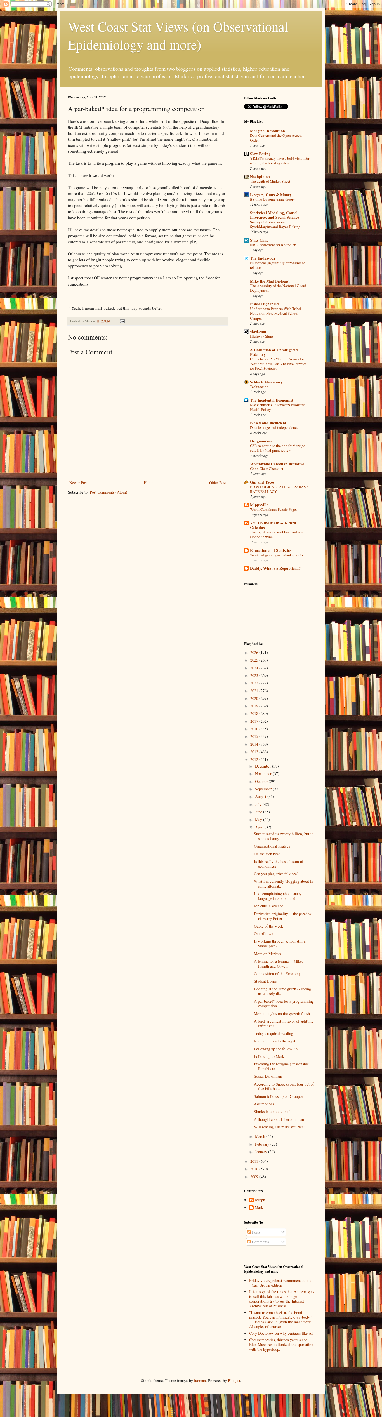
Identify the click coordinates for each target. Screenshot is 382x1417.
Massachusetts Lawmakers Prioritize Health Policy (277, 407)
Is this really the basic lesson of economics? (278, 864)
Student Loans (265, 981)
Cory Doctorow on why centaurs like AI (281, 1333)
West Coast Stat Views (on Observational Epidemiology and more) (178, 35)
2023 (254, 675)
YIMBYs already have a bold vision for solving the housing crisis (279, 161)
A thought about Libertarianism (279, 1119)
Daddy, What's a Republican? (275, 568)
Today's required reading (273, 1033)
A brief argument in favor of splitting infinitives (283, 1023)
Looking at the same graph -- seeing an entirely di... (282, 991)
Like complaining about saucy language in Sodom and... (277, 896)
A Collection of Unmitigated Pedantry (274, 352)
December (263, 766)
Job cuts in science (268, 905)
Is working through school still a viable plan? (279, 943)
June (259, 812)
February (262, 1144)
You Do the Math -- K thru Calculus (273, 525)
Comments (260, 1241)
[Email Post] (122, 321)
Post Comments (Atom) (108, 492)
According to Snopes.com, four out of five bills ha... (284, 1086)
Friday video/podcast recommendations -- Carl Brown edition (281, 1283)
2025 (254, 660)
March (260, 1136)
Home (148, 482)
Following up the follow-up (276, 1048)
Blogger (234, 1380)
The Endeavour (262, 258)
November (264, 773)
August (261, 796)
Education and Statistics (270, 550)
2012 (254, 759)
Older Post (217, 482)
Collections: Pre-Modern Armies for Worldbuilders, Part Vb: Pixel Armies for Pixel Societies (278, 363)
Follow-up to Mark (269, 1056)
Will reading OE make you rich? (279, 1126)
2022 (254, 683)
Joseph (260, 1200)
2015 (254, 736)
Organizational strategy (272, 846)
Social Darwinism (268, 1076)
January (261, 1151)
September (264, 789)
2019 (254, 705)
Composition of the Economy (277, 973)
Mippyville (259, 505)
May (259, 819)
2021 (254, 690)
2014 (254, 744)
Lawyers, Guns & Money (271, 194)
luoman (200, 1380)
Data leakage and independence (274, 427)
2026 (254, 652)
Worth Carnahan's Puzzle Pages (273, 509)
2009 (254, 1176)
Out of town (263, 933)
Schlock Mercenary (266, 382)
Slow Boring (260, 154)
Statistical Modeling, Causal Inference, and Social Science (274, 215)
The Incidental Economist (271, 400)
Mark (259, 1207)
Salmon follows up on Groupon (279, 1096)
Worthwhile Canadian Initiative (277, 464)
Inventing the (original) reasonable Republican (281, 1066)
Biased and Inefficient (268, 423)
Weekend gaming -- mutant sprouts (276, 554)
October (262, 781)
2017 (254, 721)
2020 (254, 698)
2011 (254, 1161)
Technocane (259, 386)
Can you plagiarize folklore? (276, 873)
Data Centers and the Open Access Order (276, 138)
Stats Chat (259, 240)
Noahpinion (260, 177)
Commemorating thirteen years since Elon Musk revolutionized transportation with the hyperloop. (281, 1344)
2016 (254, 728)
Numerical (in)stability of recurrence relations (277, 265)
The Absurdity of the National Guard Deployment (278, 288)
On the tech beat (267, 853)
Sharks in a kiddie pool (272, 1111)
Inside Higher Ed (264, 304)
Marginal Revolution (267, 131)
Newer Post (78, 482)
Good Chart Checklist (266, 468)
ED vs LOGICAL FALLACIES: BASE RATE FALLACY (279, 489)
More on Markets (267, 953)
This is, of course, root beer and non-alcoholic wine (277, 534)
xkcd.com (258, 332)
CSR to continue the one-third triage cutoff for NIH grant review (277, 448)
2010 (254, 1168)
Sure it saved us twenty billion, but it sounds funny (283, 836)
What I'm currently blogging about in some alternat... (283, 884)
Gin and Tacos (262, 482)
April (260, 827)
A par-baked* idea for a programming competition (284, 1004)
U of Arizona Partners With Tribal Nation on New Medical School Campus (275, 313)
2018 (254, 713)
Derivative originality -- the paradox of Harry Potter (283, 916)
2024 (254, 667)
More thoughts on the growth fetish (282, 1013)
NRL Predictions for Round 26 (273, 244)
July (259, 804)
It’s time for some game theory (272, 199)
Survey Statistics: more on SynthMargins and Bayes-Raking (275, 224)
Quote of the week (268, 926)
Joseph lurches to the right (274, 1041)
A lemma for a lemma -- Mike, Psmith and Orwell (278, 964)
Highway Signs (261, 336)
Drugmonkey (261, 441)
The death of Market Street (270, 181)
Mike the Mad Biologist (270, 281)
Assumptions (264, 1104)
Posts (255, 1232)
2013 (254, 751)
